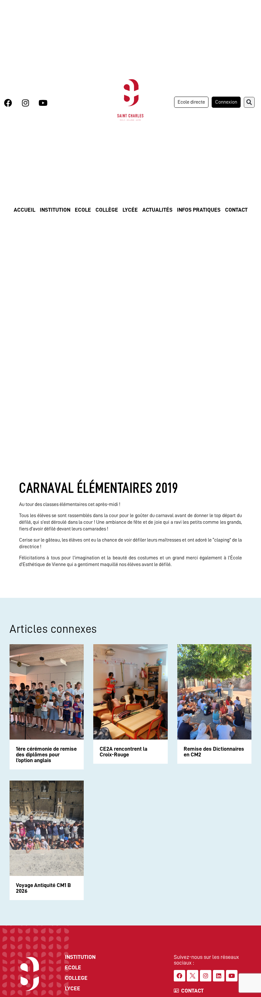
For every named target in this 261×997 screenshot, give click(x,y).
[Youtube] (43, 103)
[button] (249, 102)
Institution (55, 210)
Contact (236, 210)
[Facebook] (8, 103)
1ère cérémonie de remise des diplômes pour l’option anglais (46, 754)
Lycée (130, 210)
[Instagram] (25, 103)
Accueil (24, 210)
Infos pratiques (199, 210)
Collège (106, 210)
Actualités (157, 210)
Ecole (83, 210)
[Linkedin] (218, 975)
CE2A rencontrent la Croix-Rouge (123, 751)
